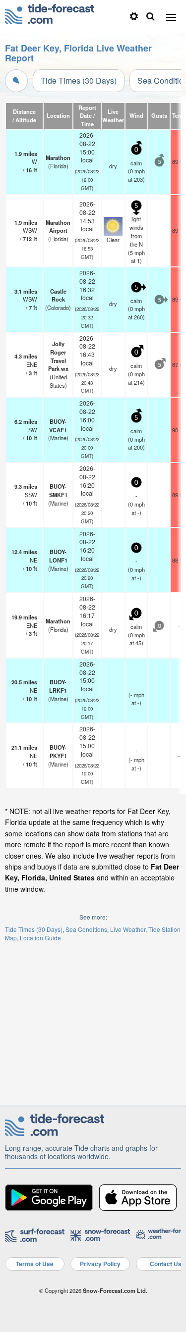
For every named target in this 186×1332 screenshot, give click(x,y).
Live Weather (127, 929)
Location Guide (40, 937)
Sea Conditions (86, 929)
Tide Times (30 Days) (79, 80)
